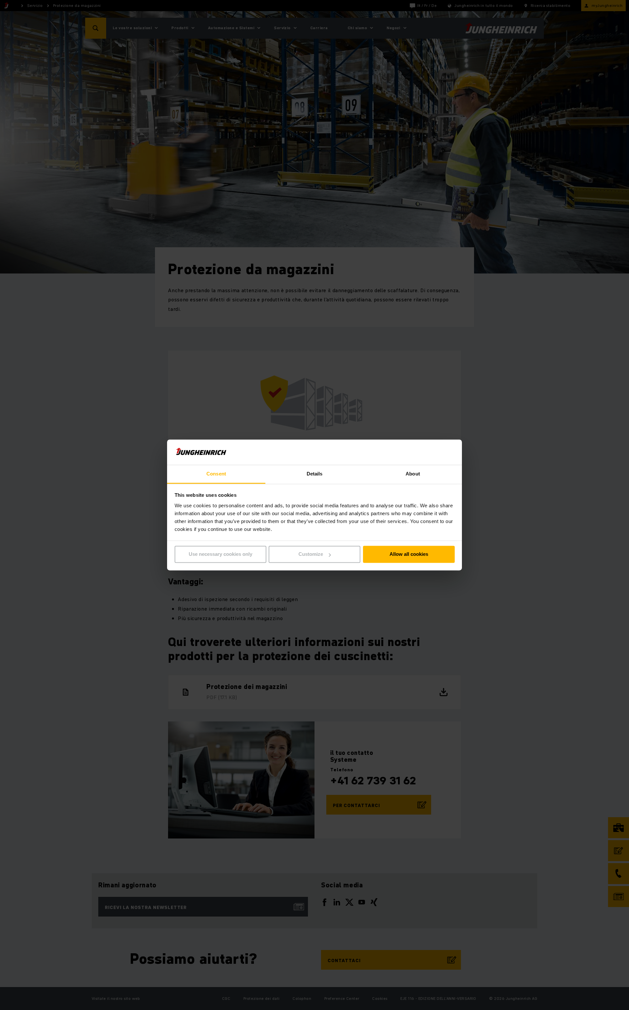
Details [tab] (315, 473)
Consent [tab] (216, 473)
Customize (310, 554)
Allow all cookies (409, 554)
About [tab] (413, 473)
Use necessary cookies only (220, 554)
